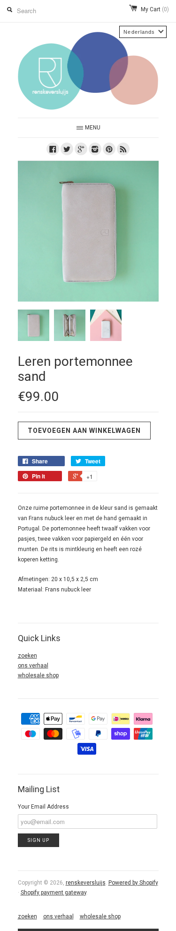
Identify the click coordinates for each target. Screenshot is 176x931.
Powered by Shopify (133, 882)
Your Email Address (43, 806)
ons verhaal (33, 665)
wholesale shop (38, 675)
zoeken (27, 655)
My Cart (155, 9)
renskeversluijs (86, 882)
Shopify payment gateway (53, 892)
